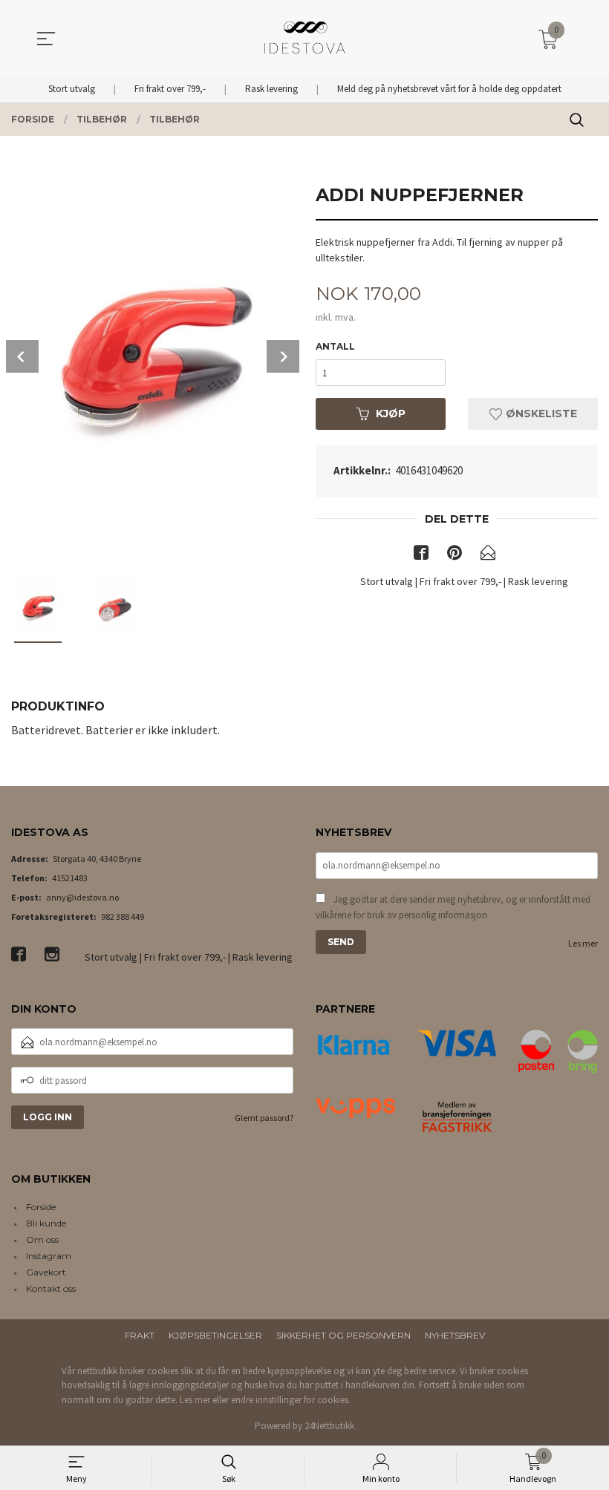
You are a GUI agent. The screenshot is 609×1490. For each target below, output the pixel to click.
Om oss (42, 1239)
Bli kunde (46, 1223)
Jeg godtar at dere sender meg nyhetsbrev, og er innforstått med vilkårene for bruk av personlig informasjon (453, 907)
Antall (335, 346)
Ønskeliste (540, 413)
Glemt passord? (264, 1117)
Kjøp (391, 413)
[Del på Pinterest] (454, 555)
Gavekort (46, 1272)
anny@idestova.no (82, 897)
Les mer (583, 943)
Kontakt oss (51, 1288)
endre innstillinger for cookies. (291, 1399)
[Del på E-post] (488, 555)
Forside (41, 1206)
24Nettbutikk (329, 1425)
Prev (22, 356)
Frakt (139, 1335)
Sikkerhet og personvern (343, 1335)
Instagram (48, 1255)
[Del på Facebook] (421, 555)
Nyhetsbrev (455, 1335)
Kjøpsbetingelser (215, 1335)
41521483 (70, 877)
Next (283, 356)
